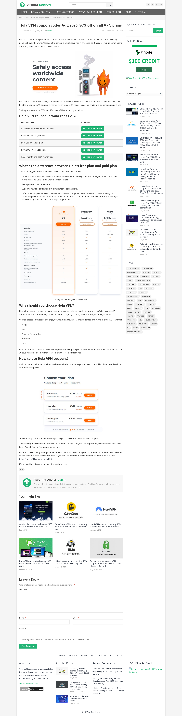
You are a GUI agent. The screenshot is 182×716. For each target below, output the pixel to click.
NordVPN (138, 308)
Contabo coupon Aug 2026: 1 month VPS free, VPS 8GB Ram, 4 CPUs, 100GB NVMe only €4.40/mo (151, 126)
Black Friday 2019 (133, 272)
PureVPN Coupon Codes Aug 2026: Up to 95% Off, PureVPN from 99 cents (35, 563)
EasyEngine (131, 288)
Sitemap (119, 655)
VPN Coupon (114, 12)
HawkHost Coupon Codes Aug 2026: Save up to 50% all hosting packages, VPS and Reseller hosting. (150, 174)
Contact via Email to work (30, 683)
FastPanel (149, 288)
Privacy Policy (88, 655)
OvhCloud (156, 308)
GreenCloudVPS (132, 296)
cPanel (129, 280)
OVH (146, 308)
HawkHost (146, 296)
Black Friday (147, 268)
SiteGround (131, 320)
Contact (73, 655)
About (62, 655)
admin (49, 30)
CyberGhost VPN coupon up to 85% (35, 459)
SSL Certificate (150, 320)
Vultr (135, 328)
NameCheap (140, 304)
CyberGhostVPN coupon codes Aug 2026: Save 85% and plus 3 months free (71, 526)
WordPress (146, 328)
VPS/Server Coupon (90, 12)
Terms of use (105, 655)
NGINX (129, 308)
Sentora (151, 316)
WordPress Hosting (134, 332)
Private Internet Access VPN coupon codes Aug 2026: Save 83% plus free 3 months (105, 563)
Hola (27, 17)
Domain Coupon (40, 12)
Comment (23, 589)
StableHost (131, 324)
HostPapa (130, 300)
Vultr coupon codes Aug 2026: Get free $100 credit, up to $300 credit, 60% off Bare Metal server (151, 142)
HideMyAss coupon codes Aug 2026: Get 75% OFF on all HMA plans (71, 562)
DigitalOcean (144, 284)
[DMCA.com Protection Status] (31, 691)
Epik (140, 288)
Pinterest (147, 312)
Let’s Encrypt (150, 300)
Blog (128, 12)
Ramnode (140, 316)
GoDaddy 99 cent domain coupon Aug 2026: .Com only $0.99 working (150, 233)
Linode (129, 304)
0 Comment (109, 30)
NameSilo (151, 304)
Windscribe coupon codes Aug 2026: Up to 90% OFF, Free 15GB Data (35, 525)
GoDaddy (142, 292)
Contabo (156, 276)
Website (22, 628)
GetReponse (131, 292)
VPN (21, 469)
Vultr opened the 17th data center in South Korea (79, 698)
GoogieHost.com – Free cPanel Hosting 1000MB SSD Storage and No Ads (79, 685)
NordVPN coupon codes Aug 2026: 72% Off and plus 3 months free (106, 525)
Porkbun (130, 316)
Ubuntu (154, 324)
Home (24, 12)
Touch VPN (143, 324)
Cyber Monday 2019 (143, 280)
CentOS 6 (146, 272)
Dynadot (156, 284)
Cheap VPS (145, 276)
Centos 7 (157, 272)
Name (22, 618)
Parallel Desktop (133, 312)
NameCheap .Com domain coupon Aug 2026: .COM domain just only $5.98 (151, 219)
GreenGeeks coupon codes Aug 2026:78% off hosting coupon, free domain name (151, 204)
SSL (140, 320)
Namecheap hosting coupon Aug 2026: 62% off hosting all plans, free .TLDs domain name (151, 190)
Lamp (140, 300)
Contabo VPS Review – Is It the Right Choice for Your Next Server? (151, 111)
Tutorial (140, 12)
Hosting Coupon (65, 12)
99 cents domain (133, 268)
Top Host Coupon (93, 712)
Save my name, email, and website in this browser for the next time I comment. (56, 639)
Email (76, 618)
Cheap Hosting (132, 276)
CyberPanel (131, 284)
